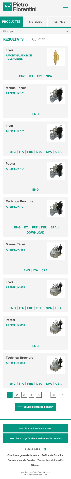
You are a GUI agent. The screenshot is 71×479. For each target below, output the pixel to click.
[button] (35, 438)
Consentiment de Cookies (21, 460)
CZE (44, 270)
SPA (49, 76)
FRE (40, 76)
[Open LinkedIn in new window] (44, 448)
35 (53, 395)
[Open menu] (65, 8)
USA (58, 152)
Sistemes (35, 21)
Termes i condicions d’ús (50, 460)
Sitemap (35, 465)
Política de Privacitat (53, 455)
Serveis (59, 21)
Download (35, 232)
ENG (22, 76)
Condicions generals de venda (23, 455)
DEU (39, 152)
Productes (11, 21)
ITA (31, 76)
